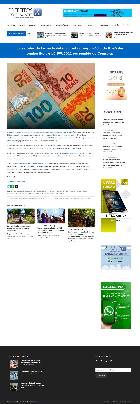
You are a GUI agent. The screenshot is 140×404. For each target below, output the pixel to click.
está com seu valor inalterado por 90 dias (69, 153)
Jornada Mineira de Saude (51, 236)
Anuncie (113, 2)
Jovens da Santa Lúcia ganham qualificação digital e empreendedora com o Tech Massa (118, 35)
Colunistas (77, 25)
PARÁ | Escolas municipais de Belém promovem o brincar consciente (19, 229)
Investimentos (46, 25)
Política (32, 25)
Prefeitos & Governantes (16, 182)
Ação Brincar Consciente (20, 234)
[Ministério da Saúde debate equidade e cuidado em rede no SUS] (14, 387)
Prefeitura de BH (43, 238)
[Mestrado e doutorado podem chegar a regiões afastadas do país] (14, 375)
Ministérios (10, 193)
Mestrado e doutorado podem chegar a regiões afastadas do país (50, 35)
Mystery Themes (40, 402)
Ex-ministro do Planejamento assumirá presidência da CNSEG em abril (30, 199)
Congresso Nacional (62, 191)
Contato (120, 2)
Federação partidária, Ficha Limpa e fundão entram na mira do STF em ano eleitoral (75, 199)
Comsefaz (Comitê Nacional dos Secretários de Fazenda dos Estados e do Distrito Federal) (41, 132)
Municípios (11, 25)
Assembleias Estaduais (20, 191)
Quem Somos (128, 2)
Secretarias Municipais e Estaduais (32, 193)
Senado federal (49, 193)
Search (125, 25)
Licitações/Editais (62, 25)
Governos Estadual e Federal (78, 191)
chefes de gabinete (48, 191)
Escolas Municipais (13, 236)
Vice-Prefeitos (59, 193)
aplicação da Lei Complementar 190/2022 (35, 164)
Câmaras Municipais (34, 191)
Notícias (22, 25)
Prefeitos (18, 193)
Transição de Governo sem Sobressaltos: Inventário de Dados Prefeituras (113, 122)
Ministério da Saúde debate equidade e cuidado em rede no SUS (84, 35)
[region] (115, 388)
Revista (89, 25)
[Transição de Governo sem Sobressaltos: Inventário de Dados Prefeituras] (14, 364)
